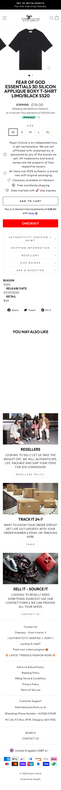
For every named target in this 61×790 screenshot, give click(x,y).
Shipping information (30, 247)
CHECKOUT (30, 223)
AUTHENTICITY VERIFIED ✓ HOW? (30, 239)
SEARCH (30, 732)
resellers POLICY (30, 474)
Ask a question (30, 270)
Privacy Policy (30, 684)
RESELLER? (30, 255)
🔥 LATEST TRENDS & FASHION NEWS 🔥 (30, 655)
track (30, 544)
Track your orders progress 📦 (30, 649)
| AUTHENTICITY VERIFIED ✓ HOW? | (30, 638)
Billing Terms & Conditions (30, 678)
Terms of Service (30, 689)
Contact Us (30, 626)
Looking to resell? (30, 643)
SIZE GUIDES (30, 262)
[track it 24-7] (30, 498)
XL (48, 132)
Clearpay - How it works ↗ (30, 632)
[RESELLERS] (30, 429)
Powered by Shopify (30, 779)
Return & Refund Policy (30, 667)
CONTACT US (30, 738)
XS (13, 132)
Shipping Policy (30, 672)
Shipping (17, 108)
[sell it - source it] (30, 568)
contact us (30, 614)
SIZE (30, 125)
